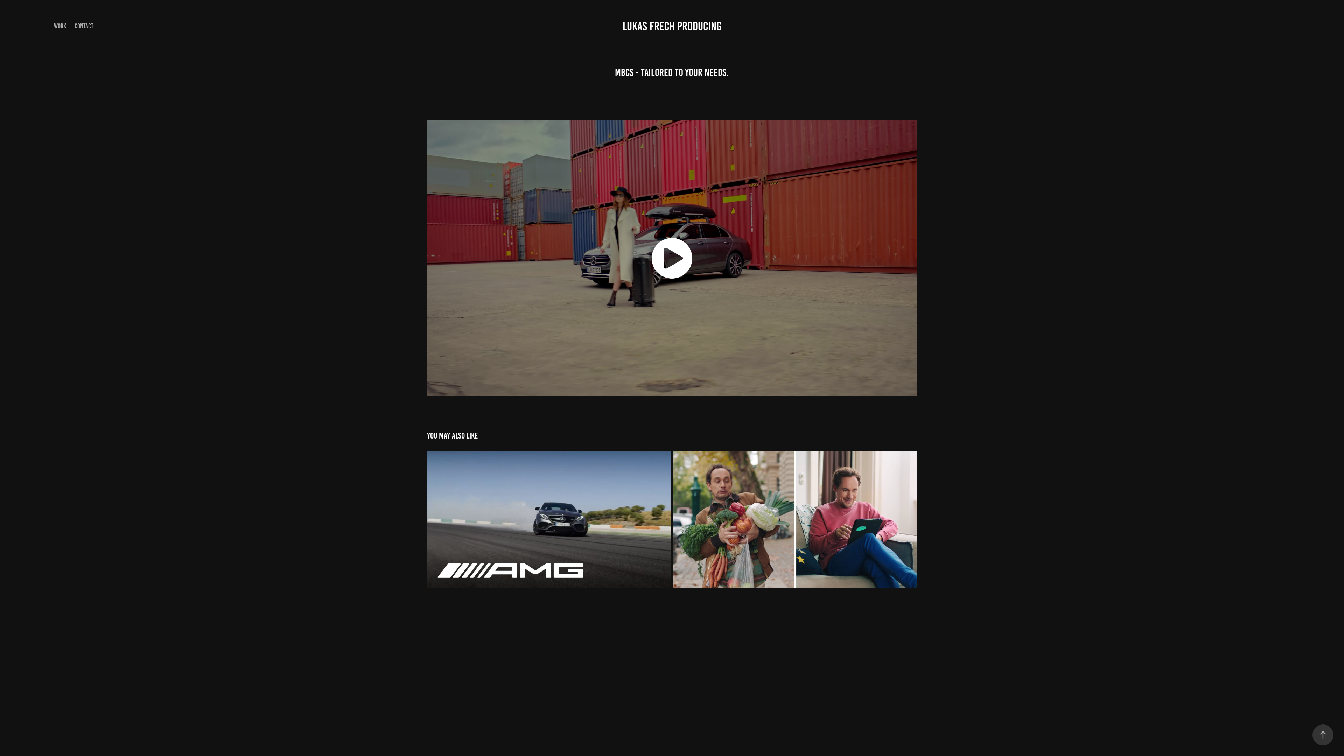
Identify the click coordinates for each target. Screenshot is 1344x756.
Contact (84, 26)
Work (60, 26)
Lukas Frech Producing (672, 26)
